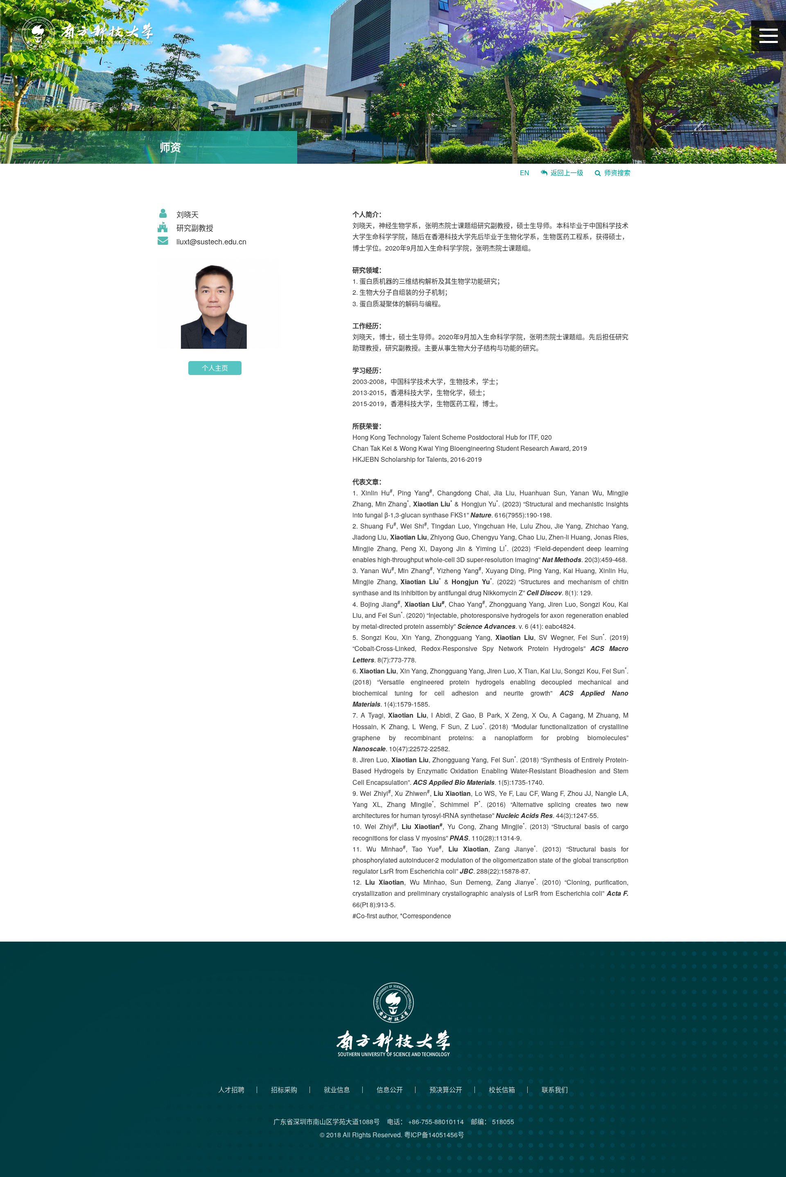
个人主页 (215, 368)
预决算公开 (445, 1090)
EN (524, 172)
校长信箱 (502, 1090)
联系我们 (555, 1090)
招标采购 (284, 1090)
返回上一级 (567, 172)
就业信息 (337, 1090)
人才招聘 (231, 1090)
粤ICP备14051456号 (434, 1134)
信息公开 (390, 1090)
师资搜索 (617, 172)
